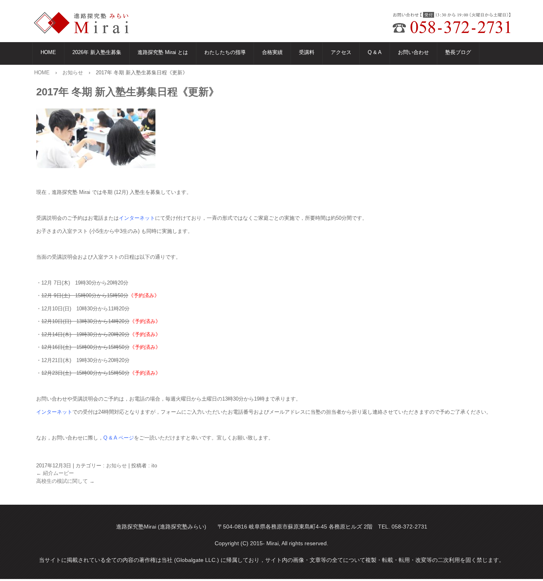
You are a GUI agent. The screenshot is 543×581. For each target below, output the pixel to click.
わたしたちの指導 (225, 52)
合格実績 (272, 52)
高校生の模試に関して (65, 481)
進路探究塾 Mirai (86, 23)
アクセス (341, 52)
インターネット (137, 218)
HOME (48, 52)
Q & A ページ (118, 438)
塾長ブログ (458, 52)
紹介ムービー (55, 473)
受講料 (306, 52)
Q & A (375, 52)
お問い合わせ (413, 52)
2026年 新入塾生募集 (96, 52)
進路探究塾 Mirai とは (163, 52)
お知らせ (116, 466)
